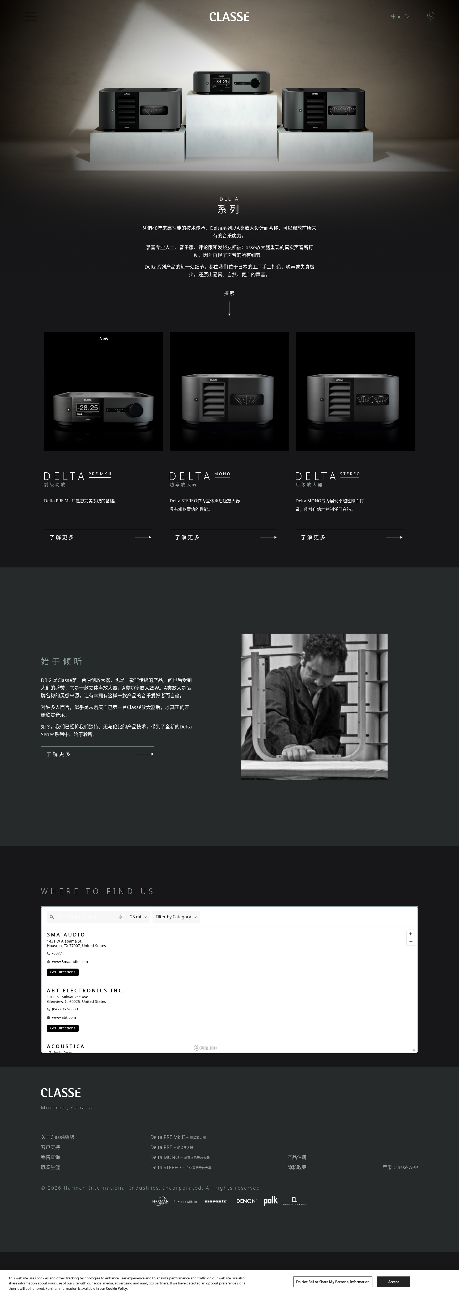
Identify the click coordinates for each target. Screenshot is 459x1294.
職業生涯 (50, 1167)
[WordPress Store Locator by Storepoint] (414, 1050)
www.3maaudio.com (70, 962)
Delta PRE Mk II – (178, 1137)
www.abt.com (64, 1017)
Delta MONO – (180, 1157)
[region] (304, 996)
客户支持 (50, 1147)
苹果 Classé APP (400, 1167)
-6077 (57, 953)
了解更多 (62, 537)
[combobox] (81, 917)
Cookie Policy (116, 1288)
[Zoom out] (411, 941)
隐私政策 (297, 1167)
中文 (396, 16)
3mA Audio (66, 935)
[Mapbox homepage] (205, 1048)
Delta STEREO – (180, 1167)
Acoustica (66, 1046)
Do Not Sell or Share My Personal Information (333, 1281)
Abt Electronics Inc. (86, 990)
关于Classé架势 (57, 1137)
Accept (393, 1281)
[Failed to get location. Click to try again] (121, 917)
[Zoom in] (411, 934)
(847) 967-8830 (65, 1009)
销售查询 (50, 1157)
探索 (229, 294)
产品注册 (297, 1157)
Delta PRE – (171, 1147)
